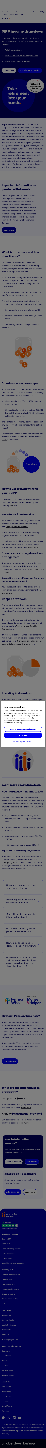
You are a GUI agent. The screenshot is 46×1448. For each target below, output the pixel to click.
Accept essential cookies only (23, 729)
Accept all (23, 735)
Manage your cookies (22, 741)
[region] (23, 724)
